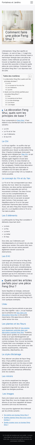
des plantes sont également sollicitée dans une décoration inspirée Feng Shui (15, 330)
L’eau (8, 96)
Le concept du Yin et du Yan (15, 85)
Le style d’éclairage (13, 100)
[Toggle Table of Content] (29, 76)
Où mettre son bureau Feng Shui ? (16, 415)
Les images (11, 104)
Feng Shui (20, 120)
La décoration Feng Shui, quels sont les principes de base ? (17, 80)
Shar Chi (24, 154)
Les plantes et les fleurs (15, 98)
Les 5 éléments (12, 87)
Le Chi (9, 83)
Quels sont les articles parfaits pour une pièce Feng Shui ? (17, 93)
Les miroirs (11, 102)
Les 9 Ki (10, 89)
